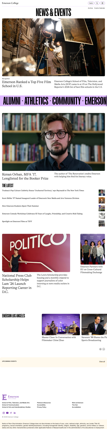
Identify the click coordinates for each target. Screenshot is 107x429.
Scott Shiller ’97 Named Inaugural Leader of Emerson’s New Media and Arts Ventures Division (40, 198)
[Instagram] (3, 412)
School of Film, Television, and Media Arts (16, 403)
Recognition (6, 79)
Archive (90, 8)
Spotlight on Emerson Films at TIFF (17, 221)
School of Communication (10, 405)
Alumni (11, 100)
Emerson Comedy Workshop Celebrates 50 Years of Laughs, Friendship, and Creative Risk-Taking (42, 214)
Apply (91, 3)
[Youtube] (7, 412)
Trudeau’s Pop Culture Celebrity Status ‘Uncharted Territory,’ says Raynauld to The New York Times (43, 191)
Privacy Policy (41, 407)
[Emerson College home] (53, 397)
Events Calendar (99, 8)
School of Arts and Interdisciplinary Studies (16, 407)
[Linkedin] (14, 412)
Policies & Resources (44, 403)
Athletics (36, 100)
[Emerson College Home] (10, 3)
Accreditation (76, 407)
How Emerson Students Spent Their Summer (20, 206)
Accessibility (41, 405)
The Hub (75, 405)
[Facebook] (11, 412)
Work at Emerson (77, 403)
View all (102, 361)
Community (66, 100)
